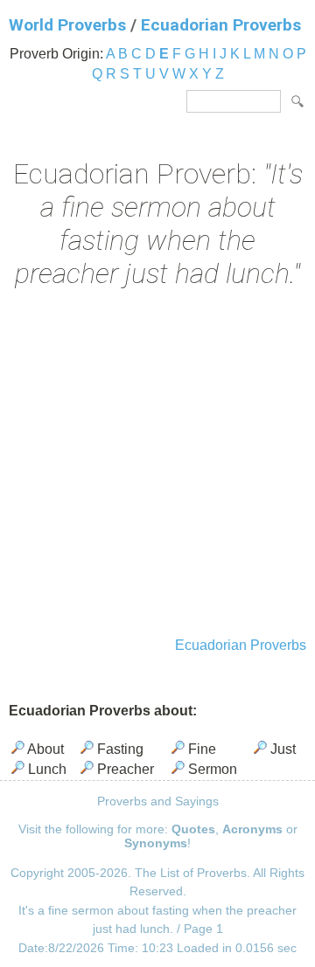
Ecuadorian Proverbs (221, 25)
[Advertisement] (157, 464)
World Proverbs (67, 25)
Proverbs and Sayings (158, 801)
